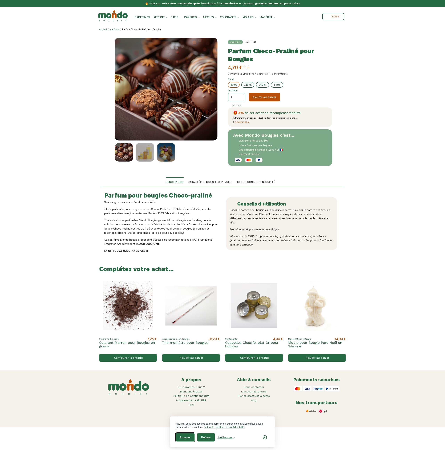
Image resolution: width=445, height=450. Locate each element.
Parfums (115, 29)
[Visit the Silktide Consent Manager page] (265, 437)
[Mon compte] (317, 16)
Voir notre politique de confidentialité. (224, 427)
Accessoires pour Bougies (176, 339)
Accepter (185, 437)
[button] (309, 17)
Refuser (206, 437)
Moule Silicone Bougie (299, 339)
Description (175, 181)
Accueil (103, 29)
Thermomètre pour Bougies (185, 342)
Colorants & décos (109, 339)
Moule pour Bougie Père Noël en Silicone (315, 344)
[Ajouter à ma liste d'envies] (151, 282)
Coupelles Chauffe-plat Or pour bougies (251, 344)
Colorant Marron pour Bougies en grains (127, 344)
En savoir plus (241, 121)
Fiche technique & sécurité (255, 181)
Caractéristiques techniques (209, 181)
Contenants (231, 339)
